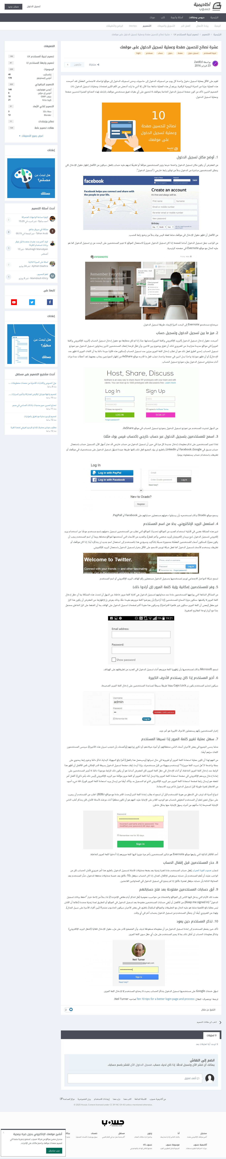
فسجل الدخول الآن (141, 1064)
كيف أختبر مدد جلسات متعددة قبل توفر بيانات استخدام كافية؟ (31, 243)
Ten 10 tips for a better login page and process (165, 999)
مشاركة (93, 65)
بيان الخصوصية (84, 1099)
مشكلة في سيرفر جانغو (38, 230)
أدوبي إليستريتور (29, 78)
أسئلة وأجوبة (177, 17)
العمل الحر (185, 26)
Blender (29, 115)
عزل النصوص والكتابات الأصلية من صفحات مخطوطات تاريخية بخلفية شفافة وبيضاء (33, 383)
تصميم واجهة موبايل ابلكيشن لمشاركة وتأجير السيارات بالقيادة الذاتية (33, 394)
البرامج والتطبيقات (114, 26)
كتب (163, 17)
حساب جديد (13, 7)
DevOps (133, 26)
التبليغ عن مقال (208, 1010)
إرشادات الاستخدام (102, 1099)
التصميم (147, 26)
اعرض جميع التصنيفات (31, 136)
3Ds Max (29, 111)
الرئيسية (214, 17)
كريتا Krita (29, 100)
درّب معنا (116, 1099)
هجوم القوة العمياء (202, 870)
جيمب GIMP (29, 96)
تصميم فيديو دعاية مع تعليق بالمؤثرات (40, 416)
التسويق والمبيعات (166, 26)
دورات (152, 17)
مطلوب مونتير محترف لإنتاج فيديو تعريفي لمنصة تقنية (33, 427)
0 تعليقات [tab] (211, 1035)
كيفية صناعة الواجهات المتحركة (35, 217)
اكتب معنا (127, 1099)
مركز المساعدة (68, 1099)
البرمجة (217, 26)
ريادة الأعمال (202, 26)
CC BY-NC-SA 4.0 (117, 1105)
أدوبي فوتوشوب (29, 89)
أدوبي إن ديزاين (29, 93)
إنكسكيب (29, 74)
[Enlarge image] (141, 128)
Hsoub (84, 1105)
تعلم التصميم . (42, 274)
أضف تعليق (190, 1078)
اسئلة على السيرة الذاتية (38, 262)
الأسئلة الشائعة (140, 1099)
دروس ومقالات (196, 17)
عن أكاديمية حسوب (158, 1099)
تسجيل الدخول (33, 6)
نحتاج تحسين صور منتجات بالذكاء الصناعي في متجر (34, 405)
